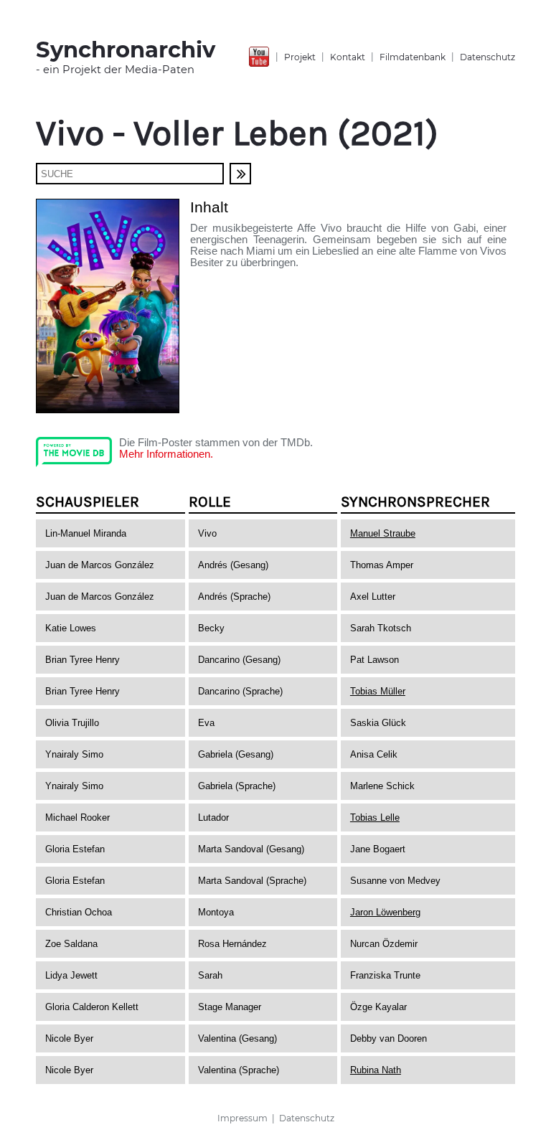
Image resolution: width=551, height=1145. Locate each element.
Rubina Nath (375, 1070)
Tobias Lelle (375, 817)
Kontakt (347, 57)
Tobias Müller (377, 691)
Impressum (242, 1118)
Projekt (300, 57)
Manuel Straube (382, 533)
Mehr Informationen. (166, 454)
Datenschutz (487, 57)
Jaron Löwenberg (385, 912)
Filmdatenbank (413, 57)
